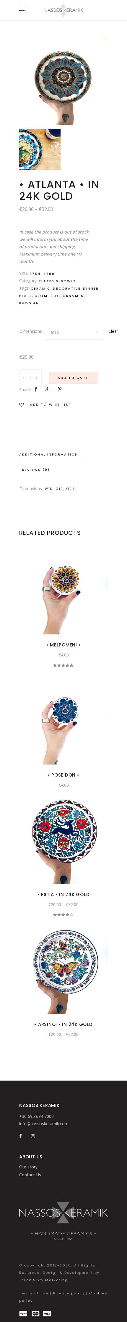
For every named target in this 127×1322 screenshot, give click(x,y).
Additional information (48, 454)
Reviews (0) (36, 469)
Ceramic (41, 288)
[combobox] (74, 332)
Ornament (75, 295)
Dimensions (30, 331)
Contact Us (30, 1174)
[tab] (63, 454)
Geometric (47, 295)
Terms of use (33, 1293)
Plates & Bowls (57, 281)
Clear (113, 331)
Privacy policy (69, 1293)
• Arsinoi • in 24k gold (63, 1024)
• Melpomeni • (63, 645)
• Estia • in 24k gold (64, 894)
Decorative (67, 288)
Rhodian (29, 303)
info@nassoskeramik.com (44, 1123)
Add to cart (73, 378)
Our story (28, 1167)
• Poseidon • (63, 775)
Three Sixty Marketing (43, 1280)
